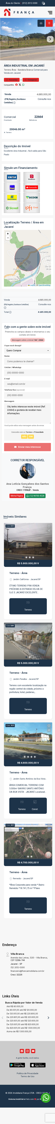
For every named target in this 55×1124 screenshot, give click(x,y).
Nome (7, 356)
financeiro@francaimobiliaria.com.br (27, 971)
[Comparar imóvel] (49, 530)
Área (14, 70)
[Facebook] (22, 1051)
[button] (43, 3)
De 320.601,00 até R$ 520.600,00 (22, 1020)
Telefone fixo (14, 390)
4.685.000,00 (44, 94)
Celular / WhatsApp (12, 367)
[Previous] (8, 541)
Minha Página (17, 496)
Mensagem (9, 401)
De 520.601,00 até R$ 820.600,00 (23, 1024)
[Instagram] (27, 1051)
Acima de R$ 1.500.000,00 (19, 1031)
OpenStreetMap (44, 285)
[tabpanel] (27, 39)
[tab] (41, 23)
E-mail (7, 379)
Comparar (32, 80)
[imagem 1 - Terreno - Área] (28, 541)
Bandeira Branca (25, 70)
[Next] (48, 541)
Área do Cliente (13, 3)
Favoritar (13, 80)
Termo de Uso (27, 1076)
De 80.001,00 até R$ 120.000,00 (22, 1010)
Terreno (7, 70)
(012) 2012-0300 (29, 3)
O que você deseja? (12, 345)
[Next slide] (50, 39)
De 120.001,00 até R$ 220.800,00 (22, 1013)
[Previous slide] (4, 39)
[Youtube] (33, 1051)
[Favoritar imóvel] (49, 526)
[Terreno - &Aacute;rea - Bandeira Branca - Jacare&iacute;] (23, 13)
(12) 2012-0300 (18, 967)
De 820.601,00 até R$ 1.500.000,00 (23, 1028)
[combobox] (27, 351)
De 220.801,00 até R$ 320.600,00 (22, 1017)
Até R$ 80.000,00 (15, 1006)
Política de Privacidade (27, 1073)
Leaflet (32, 285)
